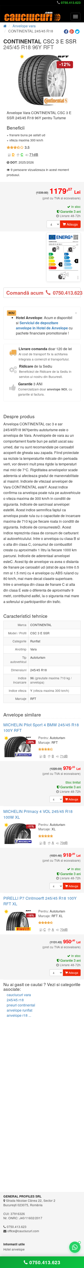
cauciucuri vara (19, 994)
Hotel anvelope (14, 1249)
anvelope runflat (19, 1010)
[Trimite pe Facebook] (66, 31)
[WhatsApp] (74, 1247)
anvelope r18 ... (19, 1015)
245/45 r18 (15, 999)
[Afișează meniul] (75, 16)
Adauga (72, 224)
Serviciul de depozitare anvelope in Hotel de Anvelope (42, 325)
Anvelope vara (24, 25)
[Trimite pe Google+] (72, 31)
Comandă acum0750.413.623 (43, 292)
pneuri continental (21, 1005)
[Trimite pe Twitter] (78, 31)
